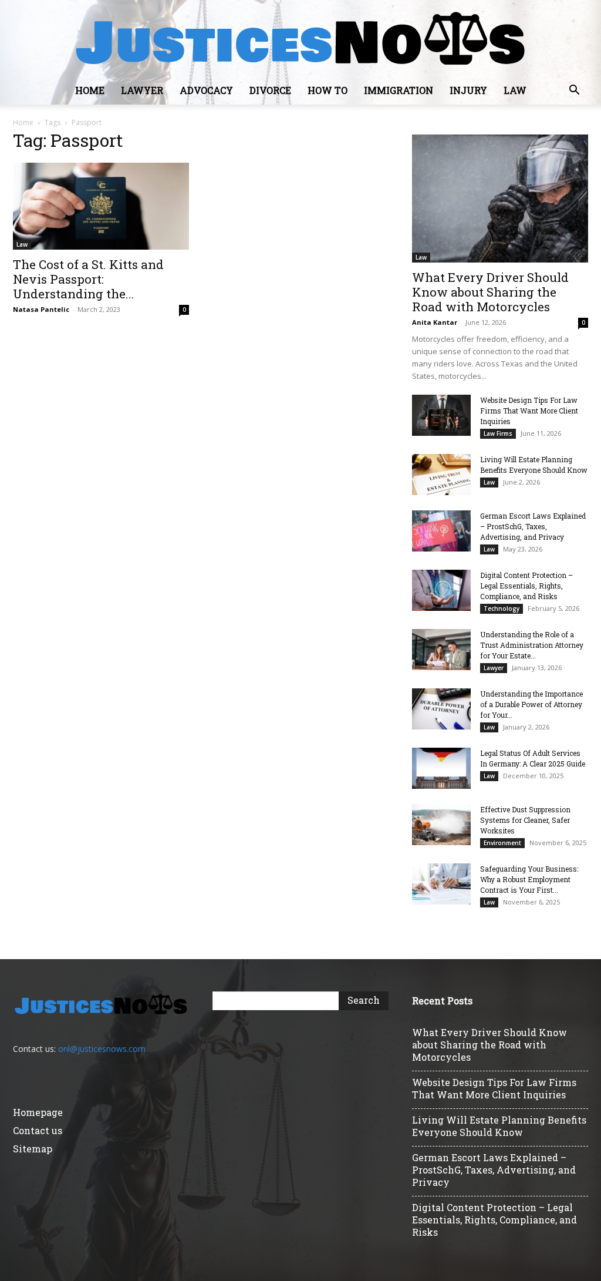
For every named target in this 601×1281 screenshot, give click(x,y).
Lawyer (142, 90)
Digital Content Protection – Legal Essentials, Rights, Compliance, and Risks (526, 585)
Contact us (37, 1130)
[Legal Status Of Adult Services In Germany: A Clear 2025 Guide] (441, 768)
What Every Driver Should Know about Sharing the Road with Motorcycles (490, 292)
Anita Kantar (434, 322)
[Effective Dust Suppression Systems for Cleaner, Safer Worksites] (441, 824)
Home (89, 90)
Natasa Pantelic (41, 309)
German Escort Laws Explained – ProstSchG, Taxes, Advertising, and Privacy (533, 526)
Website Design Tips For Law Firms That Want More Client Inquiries (529, 410)
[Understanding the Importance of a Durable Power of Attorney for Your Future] (441, 708)
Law (515, 90)
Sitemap (32, 1148)
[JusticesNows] (300, 38)
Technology (501, 608)
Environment (502, 843)
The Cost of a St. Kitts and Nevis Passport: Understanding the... (88, 279)
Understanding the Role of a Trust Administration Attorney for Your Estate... (531, 645)
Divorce (270, 90)
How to (327, 90)
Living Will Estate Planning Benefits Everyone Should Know (499, 1126)
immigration (398, 90)
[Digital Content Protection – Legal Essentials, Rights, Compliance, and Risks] (441, 590)
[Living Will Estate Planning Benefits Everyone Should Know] (441, 474)
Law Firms (498, 433)
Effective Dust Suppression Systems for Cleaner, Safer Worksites (525, 820)
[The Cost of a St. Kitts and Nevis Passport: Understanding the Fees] (101, 206)
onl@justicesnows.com (102, 1048)
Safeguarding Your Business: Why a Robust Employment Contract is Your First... (529, 879)
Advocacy (206, 90)
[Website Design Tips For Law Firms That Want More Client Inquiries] (441, 415)
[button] (574, 91)
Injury (468, 90)
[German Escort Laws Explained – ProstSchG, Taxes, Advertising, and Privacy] (441, 531)
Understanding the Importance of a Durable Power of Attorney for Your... (531, 704)
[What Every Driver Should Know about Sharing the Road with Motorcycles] (500, 199)
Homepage (38, 1112)
